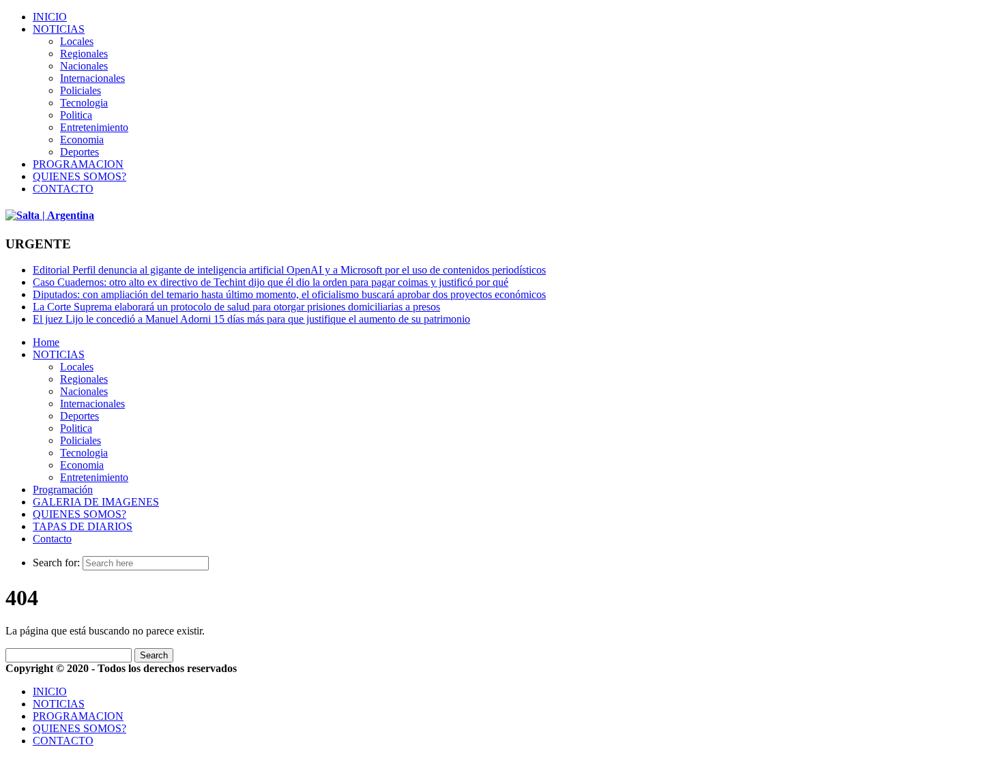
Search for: (56, 562)
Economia (82, 139)
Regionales (84, 53)
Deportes (79, 152)
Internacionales (92, 78)
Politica (76, 115)
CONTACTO (63, 188)
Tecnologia (84, 102)
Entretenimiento (94, 127)
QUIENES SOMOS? (79, 176)
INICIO (50, 17)
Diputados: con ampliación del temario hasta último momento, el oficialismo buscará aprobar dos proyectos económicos (289, 294)
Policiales (80, 90)
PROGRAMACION (78, 164)
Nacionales (84, 66)
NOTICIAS (59, 29)
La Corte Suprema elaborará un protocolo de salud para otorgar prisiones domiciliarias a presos (236, 306)
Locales (76, 41)
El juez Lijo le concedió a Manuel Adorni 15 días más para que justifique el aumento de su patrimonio (251, 319)
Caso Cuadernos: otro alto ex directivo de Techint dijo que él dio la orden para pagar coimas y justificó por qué (270, 282)
